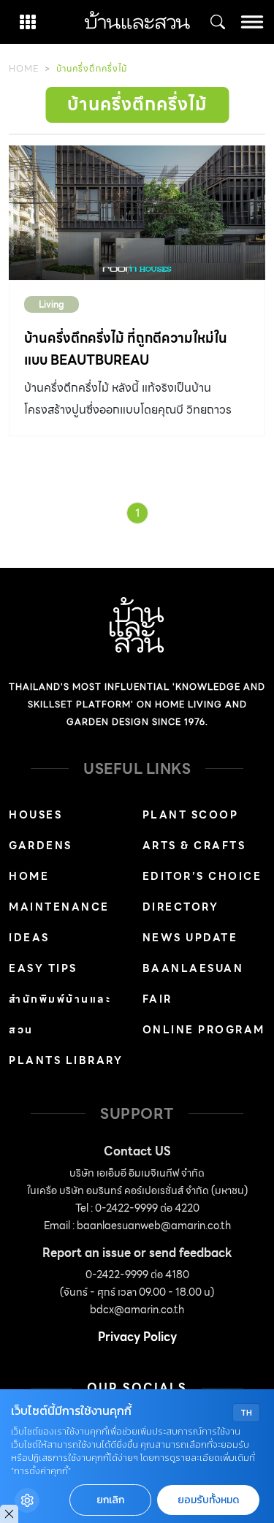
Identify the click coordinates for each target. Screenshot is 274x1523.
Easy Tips (43, 968)
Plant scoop (190, 815)
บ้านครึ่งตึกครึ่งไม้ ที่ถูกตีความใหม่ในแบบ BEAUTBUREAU (125, 349)
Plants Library (66, 1060)
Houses (35, 815)
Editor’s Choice (202, 876)
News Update (190, 938)
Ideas (29, 938)
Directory (180, 907)
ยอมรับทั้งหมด (208, 1500)
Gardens (40, 846)
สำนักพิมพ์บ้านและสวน (60, 1014)
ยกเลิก (110, 1500)
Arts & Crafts (194, 846)
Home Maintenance (59, 891)
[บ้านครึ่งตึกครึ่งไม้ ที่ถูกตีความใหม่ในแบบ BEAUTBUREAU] (137, 212)
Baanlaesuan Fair (193, 983)
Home (24, 68)
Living (51, 304)
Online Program (203, 1030)
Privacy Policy (137, 1337)
